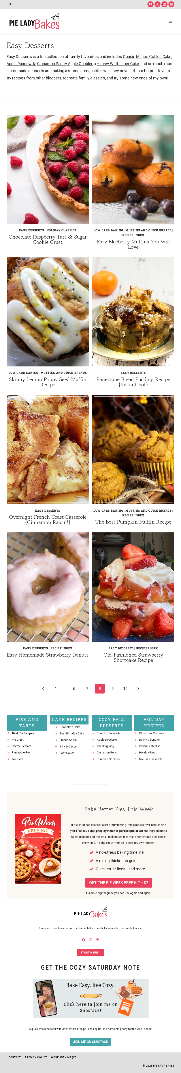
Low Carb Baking (108, 230)
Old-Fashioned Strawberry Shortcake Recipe (133, 657)
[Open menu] (170, 21)
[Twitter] (157, 4)
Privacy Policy (36, 1057)
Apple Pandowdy (21, 63)
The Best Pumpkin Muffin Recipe (133, 522)
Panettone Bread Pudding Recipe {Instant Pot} (133, 381)
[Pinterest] (171, 4)
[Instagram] (164, 4)
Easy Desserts (31, 230)
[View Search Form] (10, 4)
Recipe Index (133, 235)
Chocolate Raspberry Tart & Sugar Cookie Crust (48, 239)
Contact (15, 1057)
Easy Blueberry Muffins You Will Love (133, 244)
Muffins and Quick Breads (148, 230)
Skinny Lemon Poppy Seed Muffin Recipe (48, 381)
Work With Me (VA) (64, 1057)
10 (125, 688)
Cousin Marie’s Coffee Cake (147, 56)
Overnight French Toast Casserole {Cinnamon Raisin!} (48, 519)
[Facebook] (150, 4)
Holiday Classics (62, 230)
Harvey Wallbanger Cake (118, 63)
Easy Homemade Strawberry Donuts (48, 655)
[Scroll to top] (169, 1026)
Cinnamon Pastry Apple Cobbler (64, 63)
